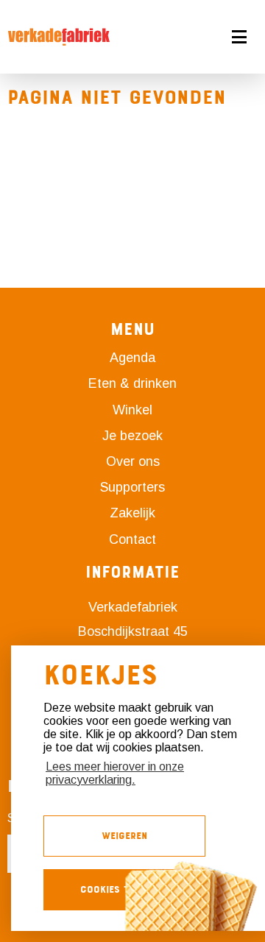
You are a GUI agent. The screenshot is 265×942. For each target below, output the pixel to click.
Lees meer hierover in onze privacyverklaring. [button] (115, 773)
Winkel (132, 410)
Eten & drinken (132, 383)
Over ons (133, 461)
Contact (132, 539)
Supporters (132, 487)
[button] (199, 37)
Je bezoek (132, 435)
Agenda (132, 357)
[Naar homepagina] (58, 36)
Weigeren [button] (124, 835)
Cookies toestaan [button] (124, 889)
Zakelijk (132, 513)
